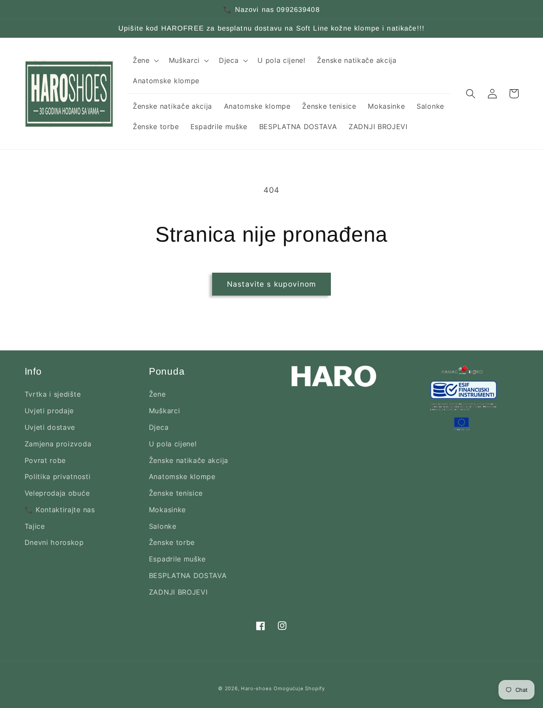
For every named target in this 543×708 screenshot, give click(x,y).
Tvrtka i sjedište (53, 394)
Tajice (35, 526)
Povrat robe (45, 460)
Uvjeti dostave (50, 427)
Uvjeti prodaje (49, 410)
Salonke (162, 526)
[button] (145, 60)
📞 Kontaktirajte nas (60, 509)
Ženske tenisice (176, 493)
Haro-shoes (256, 688)
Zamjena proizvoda (58, 444)
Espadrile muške (177, 559)
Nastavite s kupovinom (271, 283)
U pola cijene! (173, 444)
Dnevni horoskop (54, 542)
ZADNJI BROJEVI (178, 592)
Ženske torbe (172, 542)
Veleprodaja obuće (57, 493)
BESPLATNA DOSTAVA (188, 575)
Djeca (158, 427)
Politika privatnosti (58, 476)
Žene (157, 394)
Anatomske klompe (182, 476)
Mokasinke (167, 509)
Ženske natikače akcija (188, 460)
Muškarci (164, 410)
